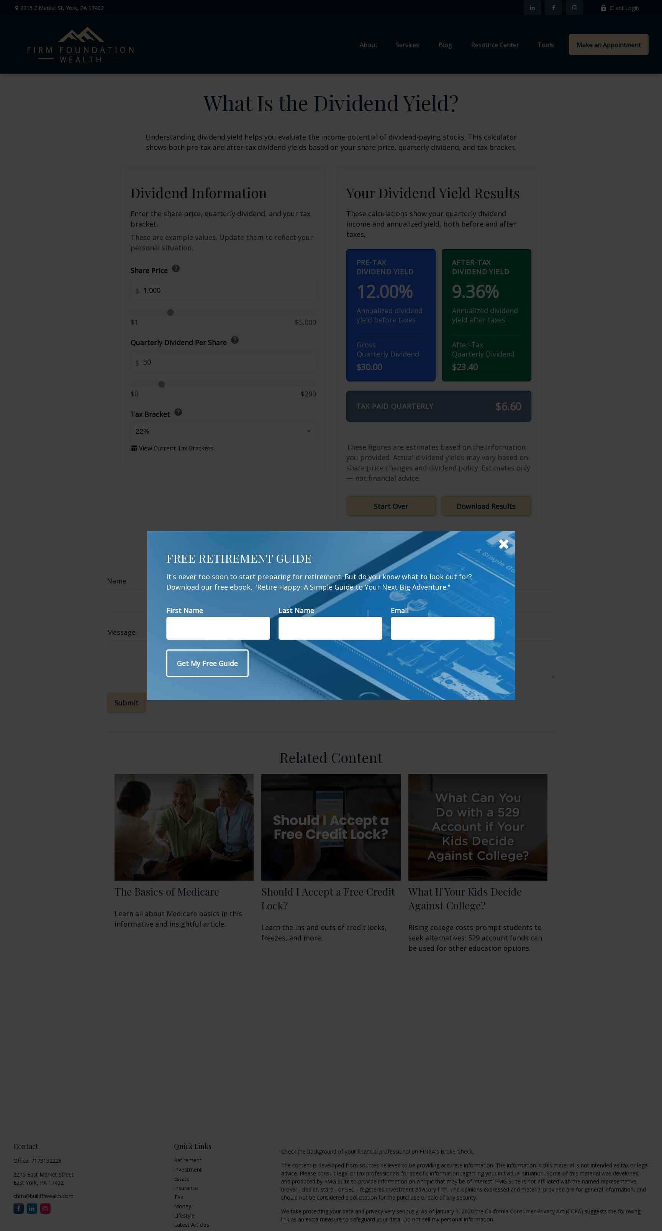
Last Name (296, 610)
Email (400, 610)
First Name (184, 610)
